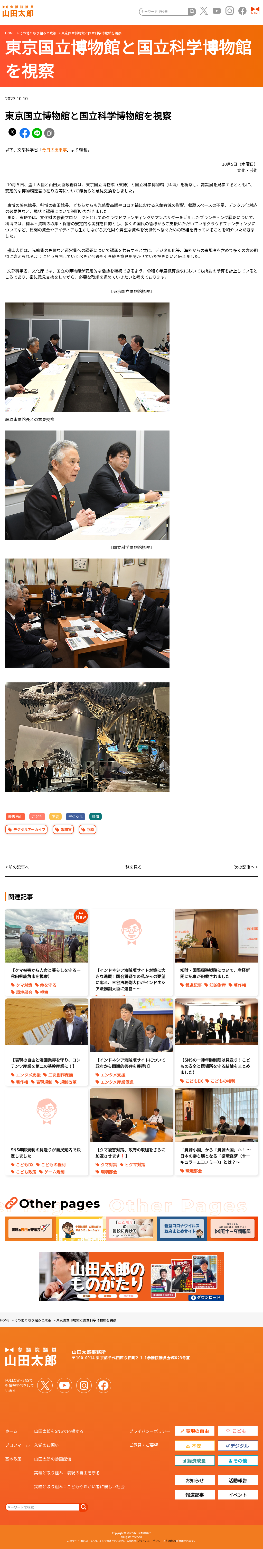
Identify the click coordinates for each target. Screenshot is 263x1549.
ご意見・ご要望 (143, 1445)
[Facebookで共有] (25, 133)
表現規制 (44, 1082)
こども (37, 816)
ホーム (11, 1431)
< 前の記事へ (17, 867)
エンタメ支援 (28, 1075)
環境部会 (24, 992)
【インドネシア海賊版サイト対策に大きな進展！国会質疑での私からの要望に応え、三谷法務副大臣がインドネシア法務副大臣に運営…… (130, 979)
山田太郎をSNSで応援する (58, 1431)
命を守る (48, 985)
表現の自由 (197, 1430)
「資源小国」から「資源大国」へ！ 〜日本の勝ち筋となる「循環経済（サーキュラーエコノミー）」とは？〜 (215, 1155)
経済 (95, 816)
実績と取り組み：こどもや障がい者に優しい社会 (79, 1486)
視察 (90, 829)
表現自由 (15, 816)
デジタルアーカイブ (29, 829)
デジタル (75, 816)
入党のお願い (46, 1445)
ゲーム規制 (54, 1172)
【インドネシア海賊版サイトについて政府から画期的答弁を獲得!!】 (130, 1063)
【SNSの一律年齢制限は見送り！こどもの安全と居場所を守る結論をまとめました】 (215, 1066)
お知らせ (194, 1480)
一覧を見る (131, 867)
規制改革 (68, 1082)
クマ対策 (24, 985)
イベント (238, 1494)
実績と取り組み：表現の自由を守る (67, 1472)
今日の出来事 (54, 149)
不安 (55, 816)
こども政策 (26, 1172)
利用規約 (171, 1541)
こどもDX (194, 1081)
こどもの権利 (223, 1081)
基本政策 (13, 1459)
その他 (240, 1460)
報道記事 (193, 985)
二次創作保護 (60, 1075)
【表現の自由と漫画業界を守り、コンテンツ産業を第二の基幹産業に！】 (45, 1063)
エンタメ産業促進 (117, 1082)
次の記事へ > (246, 867)
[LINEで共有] (37, 133)
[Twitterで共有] (12, 133)
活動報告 (238, 1480)
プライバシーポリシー (149, 1431)
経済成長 (196, 1460)
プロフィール (17, 1445)
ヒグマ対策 (135, 1164)
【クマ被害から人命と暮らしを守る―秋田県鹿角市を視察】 (46, 973)
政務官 (66, 829)
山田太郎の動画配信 (52, 1459)
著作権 (240, 985)
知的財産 (218, 985)
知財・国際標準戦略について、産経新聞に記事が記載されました (215, 973)
